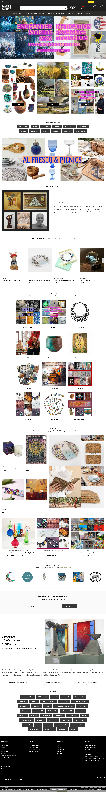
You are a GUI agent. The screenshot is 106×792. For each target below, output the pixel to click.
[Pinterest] (100, 777)
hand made (46, 715)
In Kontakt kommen (5, 745)
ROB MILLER (52, 104)
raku (38, 724)
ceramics (80, 710)
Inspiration (34, 131)
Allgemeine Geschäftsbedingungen (8, 755)
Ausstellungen (52, 13)
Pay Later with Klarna (5, 766)
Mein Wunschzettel (33, 751)
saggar (48, 724)
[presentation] (3, 261)
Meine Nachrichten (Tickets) (35, 749)
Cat (54, 697)
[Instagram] (93, 777)
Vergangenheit (23, 126)
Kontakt (88, 13)
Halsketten (46, 126)
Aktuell (35, 126)
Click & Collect (4, 764)
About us (3, 753)
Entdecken (61, 13)
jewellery (59, 715)
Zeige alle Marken (65, 567)
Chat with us (7, 779)
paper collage (80, 720)
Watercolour (38, 710)
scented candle (62, 724)
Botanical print (27, 697)
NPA (47, 706)
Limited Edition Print (80, 701)
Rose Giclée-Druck (30, 468)
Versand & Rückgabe (5, 759)
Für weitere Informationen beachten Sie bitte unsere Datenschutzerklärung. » (86, 789)
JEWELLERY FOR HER (53, 555)
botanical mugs (67, 710)
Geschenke (42, 13)
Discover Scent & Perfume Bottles (18, 555)
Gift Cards (3, 768)
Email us (19, 775)
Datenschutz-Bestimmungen (7, 757)
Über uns (79, 13)
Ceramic (65, 697)
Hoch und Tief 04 (30, 508)
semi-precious (34, 729)
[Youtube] (104, 777)
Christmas (79, 697)
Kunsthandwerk (31, 13)
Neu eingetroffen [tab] (54, 238)
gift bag (22, 715)
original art (53, 720)
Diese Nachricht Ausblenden (58, 789)
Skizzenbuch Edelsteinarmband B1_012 (64, 280)
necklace (40, 720)
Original (82, 706)
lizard (84, 715)
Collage (22, 701)
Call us (7, 775)
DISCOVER (87, 104)
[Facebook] (90, 777)
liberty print (72, 715)
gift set (34, 715)
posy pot (27, 724)
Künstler (22, 13)
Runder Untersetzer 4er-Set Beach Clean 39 (39, 280)
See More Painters (77, 217)
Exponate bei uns (4, 751)
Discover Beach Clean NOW (73, 431)
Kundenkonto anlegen (34, 745)
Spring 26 (87, 77)
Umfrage (3, 747)
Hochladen (3, 762)
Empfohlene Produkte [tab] (38, 238)
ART (3, 648)
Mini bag (36, 706)
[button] (51, 236)
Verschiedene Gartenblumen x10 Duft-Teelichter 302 (12, 508)
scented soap (77, 724)
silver (73, 729)
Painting (25, 710)
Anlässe (23, 131)
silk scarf (62, 729)
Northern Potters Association (64, 706)
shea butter (49, 729)
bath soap (52, 710)
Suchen (65, 8)
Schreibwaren (83, 126)
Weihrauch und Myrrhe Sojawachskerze (12, 468)
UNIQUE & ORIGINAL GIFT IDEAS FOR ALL (27, 648)
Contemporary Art (48, 701)
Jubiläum (57, 126)
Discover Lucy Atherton (61, 217)
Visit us (19, 779)
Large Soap (64, 701)
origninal (66, 720)
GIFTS (12, 648)
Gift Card (70, 13)
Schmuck (55, 131)
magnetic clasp (26, 720)
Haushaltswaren (69, 126)
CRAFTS (18, 104)
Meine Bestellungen (33, 747)
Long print (23, 706)
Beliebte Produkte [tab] (69, 238)
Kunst (15, 13)
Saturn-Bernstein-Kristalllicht (87, 280)
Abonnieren (70, 606)
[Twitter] (97, 777)
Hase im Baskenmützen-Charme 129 (11, 280)
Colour (33, 701)
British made (42, 697)
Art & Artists (87, 555)
